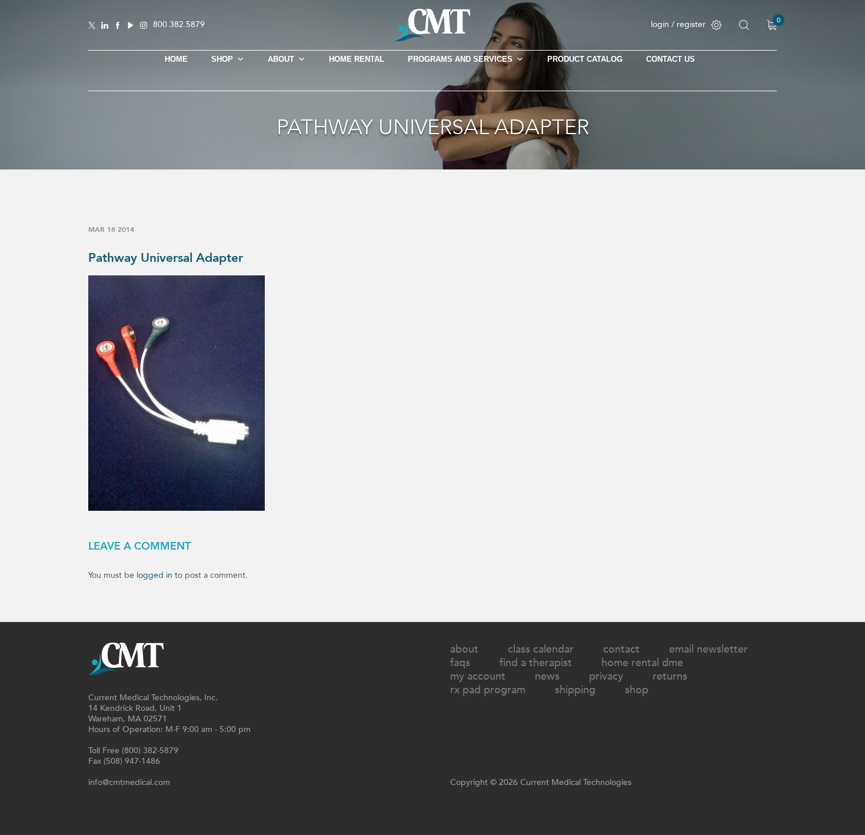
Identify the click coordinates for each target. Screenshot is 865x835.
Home (176, 59)
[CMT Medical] (432, 38)
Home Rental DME (642, 663)
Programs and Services (460, 59)
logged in (154, 575)
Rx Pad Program (487, 690)
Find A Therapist (536, 663)
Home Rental (356, 59)
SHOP (222, 59)
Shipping (575, 690)
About (281, 59)
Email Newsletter (708, 649)
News (547, 676)
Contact (621, 649)
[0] (772, 25)
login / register (678, 24)
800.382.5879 (179, 25)
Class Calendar (541, 649)
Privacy (606, 676)
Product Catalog (585, 59)
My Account (477, 676)
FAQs (460, 663)
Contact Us (670, 59)
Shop (636, 690)
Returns (670, 676)
